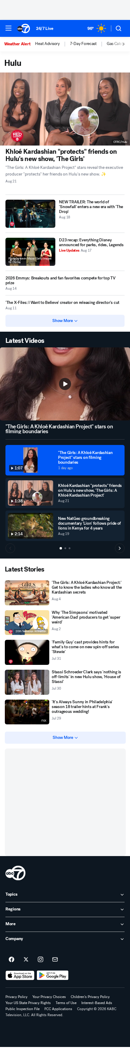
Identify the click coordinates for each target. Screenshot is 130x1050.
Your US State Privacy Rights (28, 1003)
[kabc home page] (15, 873)
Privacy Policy (16, 997)
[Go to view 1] (61, 548)
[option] (19, 44)
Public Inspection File (22, 1009)
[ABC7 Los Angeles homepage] (23, 28)
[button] (8, 28)
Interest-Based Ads (96, 1003)
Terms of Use (66, 1003)
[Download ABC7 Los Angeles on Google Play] (53, 975)
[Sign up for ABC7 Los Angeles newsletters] (55, 960)
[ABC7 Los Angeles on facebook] (11, 960)
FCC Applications (58, 1009)
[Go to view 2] (65, 548)
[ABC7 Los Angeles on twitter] (26, 960)
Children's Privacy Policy (90, 997)
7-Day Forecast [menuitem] (83, 44)
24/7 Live (44, 28)
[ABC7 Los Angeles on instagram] (40, 960)
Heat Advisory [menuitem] (47, 44)
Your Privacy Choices (49, 997)
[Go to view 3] (69, 548)
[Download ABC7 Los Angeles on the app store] (19, 975)
